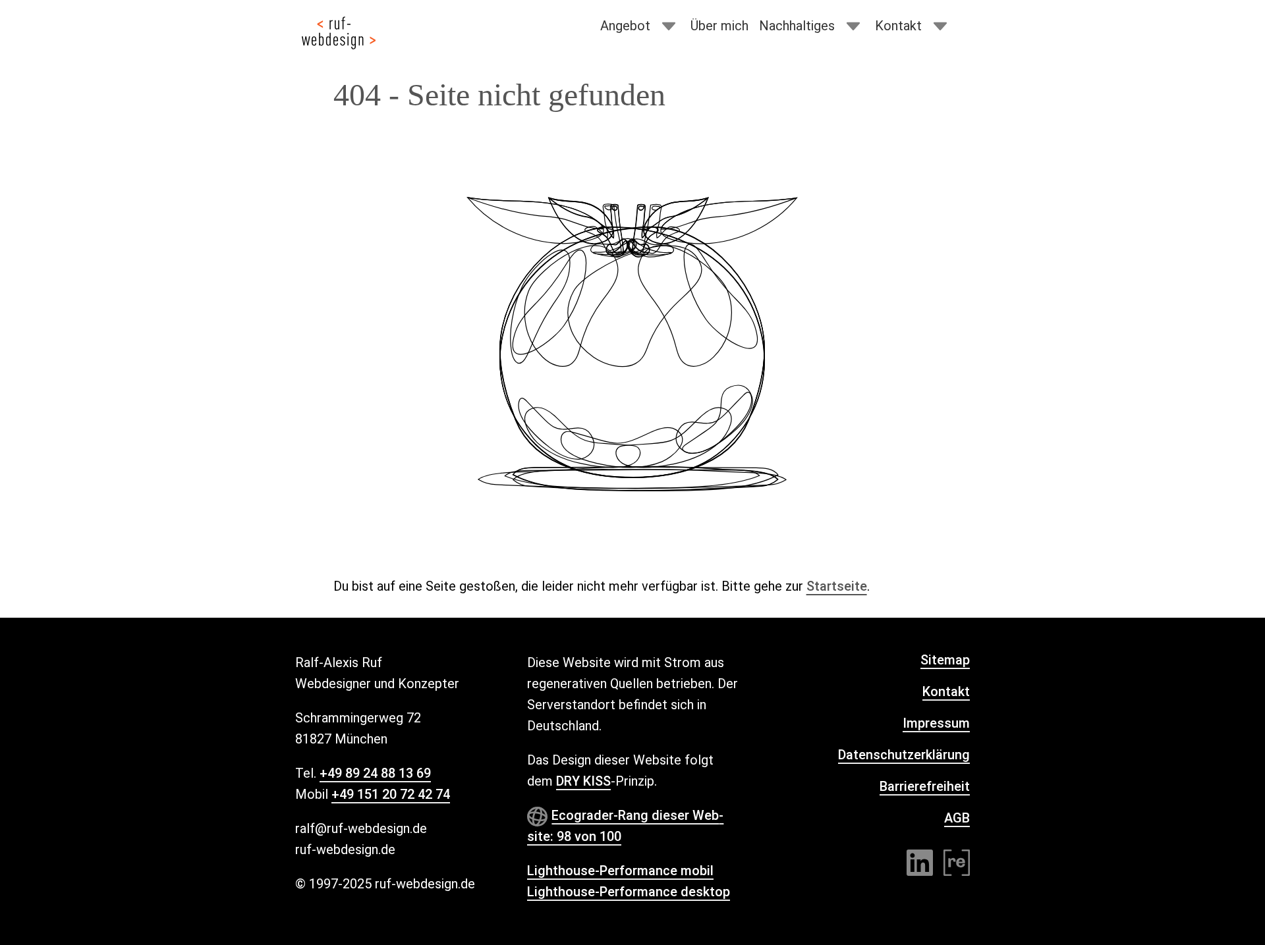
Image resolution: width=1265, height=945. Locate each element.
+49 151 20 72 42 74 (390, 794)
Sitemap (945, 660)
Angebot (625, 26)
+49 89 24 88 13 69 (375, 773)
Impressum (936, 723)
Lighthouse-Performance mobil (620, 870)
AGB (957, 818)
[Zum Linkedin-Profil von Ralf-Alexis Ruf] (920, 863)
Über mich (719, 26)
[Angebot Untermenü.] (669, 26)
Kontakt (898, 26)
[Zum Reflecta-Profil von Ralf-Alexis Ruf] (956, 863)
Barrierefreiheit (925, 786)
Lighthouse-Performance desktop (628, 892)
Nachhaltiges (797, 26)
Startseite (836, 586)
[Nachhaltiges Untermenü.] (853, 26)
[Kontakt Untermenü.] (940, 26)
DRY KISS (583, 781)
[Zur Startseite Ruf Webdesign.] (339, 32)
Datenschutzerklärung (904, 755)
